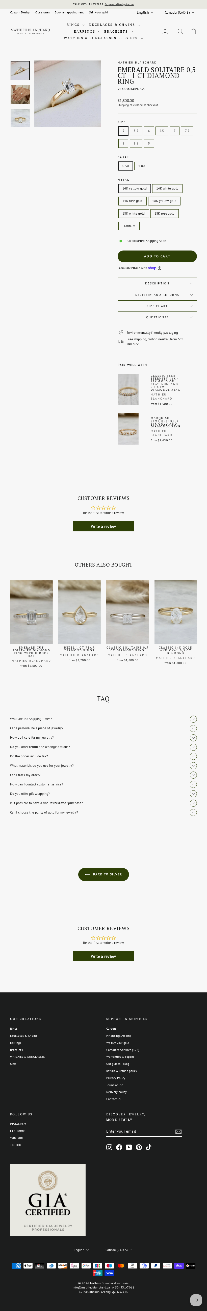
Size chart (157, 306)
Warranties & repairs (120, 1056)
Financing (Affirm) (118, 1035)
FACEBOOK (17, 1131)
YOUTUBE (16, 1138)
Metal (123, 179)
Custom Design (20, 12)
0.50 (125, 166)
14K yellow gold (134, 188)
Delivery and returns (157, 295)
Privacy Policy (115, 1078)
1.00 (141, 166)
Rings (74, 24)
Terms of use (114, 1085)
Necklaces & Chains (113, 24)
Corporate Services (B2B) (122, 1050)
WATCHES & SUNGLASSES (91, 38)
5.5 (136, 131)
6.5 (162, 131)
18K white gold (133, 213)
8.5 (136, 143)
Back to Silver (107, 874)
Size (122, 122)
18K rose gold (164, 213)
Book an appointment (69, 12)
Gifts (132, 38)
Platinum (129, 226)
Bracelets (116, 31)
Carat (123, 157)
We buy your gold (117, 1043)
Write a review (103, 526)
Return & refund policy (121, 1071)
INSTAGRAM (18, 1124)
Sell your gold (98, 12)
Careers (111, 1028)
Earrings (85, 31)
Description (157, 283)
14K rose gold (132, 201)
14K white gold (167, 188)
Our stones (42, 12)
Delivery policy (116, 1092)
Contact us (113, 1099)
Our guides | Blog (117, 1064)
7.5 (187, 131)
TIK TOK (15, 1145)
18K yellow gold (164, 201)
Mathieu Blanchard (137, 62)
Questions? (157, 317)
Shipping (123, 105)
